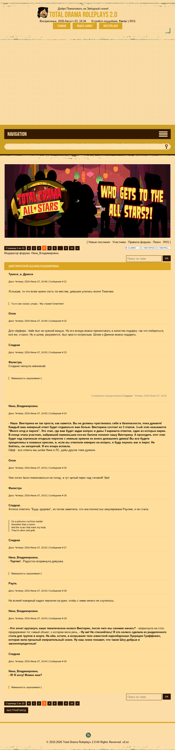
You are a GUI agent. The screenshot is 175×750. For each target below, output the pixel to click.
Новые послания (99, 242)
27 (65, 547)
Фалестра (15, 488)
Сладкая (14, 345)
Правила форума (139, 242)
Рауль (13, 583)
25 (65, 468)
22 (65, 321)
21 (65, 281)
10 (71, 248)
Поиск (157, 242)
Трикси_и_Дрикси (21, 274)
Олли (12, 313)
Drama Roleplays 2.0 (83, 14)
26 (65, 495)
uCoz (125, 742)
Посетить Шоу (110, 26)
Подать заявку (85, 26)
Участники (119, 242)
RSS (133, 21)
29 (65, 618)
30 (65, 661)
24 (65, 413)
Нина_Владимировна (44, 253)
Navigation (17, 134)
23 (65, 352)
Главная (61, 26)
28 (65, 590)
